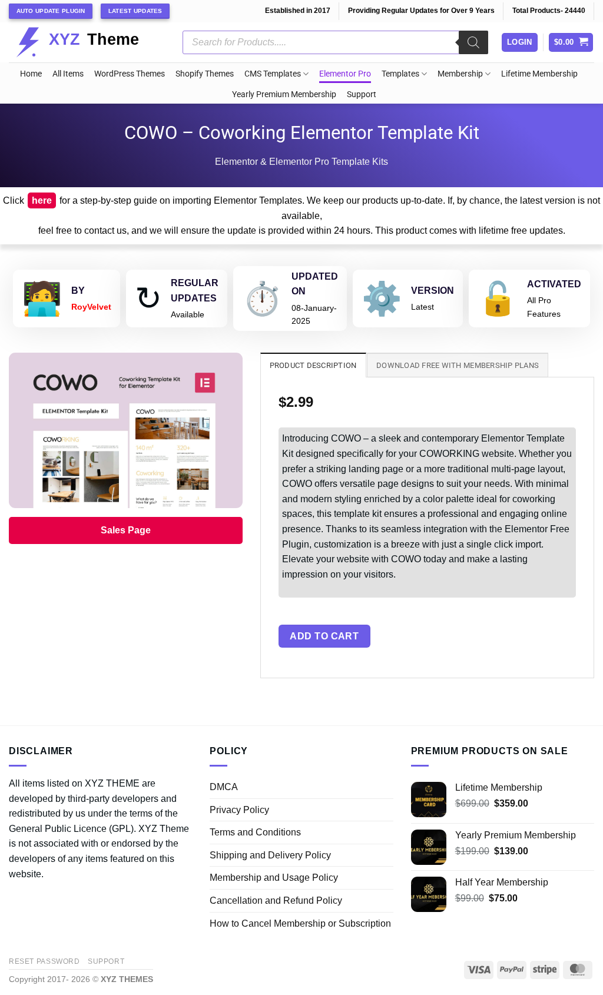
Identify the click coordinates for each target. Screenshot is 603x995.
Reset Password (44, 961)
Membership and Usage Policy (274, 878)
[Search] (473, 42)
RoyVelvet (91, 306)
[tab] (313, 365)
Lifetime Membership (539, 74)
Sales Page (126, 530)
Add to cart (324, 636)
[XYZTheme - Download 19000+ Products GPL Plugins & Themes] (87, 42)
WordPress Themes (129, 74)
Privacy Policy (239, 810)
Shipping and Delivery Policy (270, 855)
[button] (571, 42)
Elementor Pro (345, 74)
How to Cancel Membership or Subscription (300, 923)
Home (31, 74)
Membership (460, 74)
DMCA (224, 787)
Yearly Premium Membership (284, 94)
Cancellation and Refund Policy (276, 901)
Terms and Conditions (255, 832)
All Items (68, 74)
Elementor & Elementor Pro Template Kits (301, 162)
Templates (400, 74)
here (42, 200)
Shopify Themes (204, 74)
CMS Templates (272, 74)
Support (361, 94)
